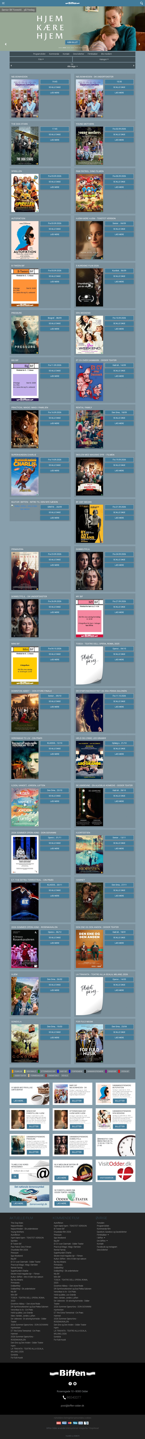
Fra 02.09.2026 (119, 129)
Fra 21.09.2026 (119, 507)
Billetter (76, 1101)
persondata (79, 1418)
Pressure (14, 1253)
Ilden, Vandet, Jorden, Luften (23, 1316)
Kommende (54, 54)
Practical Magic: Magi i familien (24, 1265)
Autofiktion (15, 1235)
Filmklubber (93, 54)
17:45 (54, 129)
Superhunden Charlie (19, 1271)
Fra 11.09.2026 (54, 365)
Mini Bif (14, 1295)
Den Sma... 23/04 (119, 1026)
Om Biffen (101, 1241)
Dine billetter (78, 54)
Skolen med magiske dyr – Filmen (25, 1274)
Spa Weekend (17, 1256)
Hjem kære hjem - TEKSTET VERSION (27, 1238)
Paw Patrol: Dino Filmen (21, 1247)
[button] (5, 44)
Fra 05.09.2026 (54, 176)
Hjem (13, 1346)
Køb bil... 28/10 (119, 790)
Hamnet (14, 1334)
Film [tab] (40, 59)
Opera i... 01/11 (54, 837)
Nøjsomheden (17, 1226)
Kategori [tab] (103, 59)
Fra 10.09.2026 (119, 318)
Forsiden (100, 1223)
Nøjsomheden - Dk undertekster (24, 1229)
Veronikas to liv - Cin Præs (22, 1310)
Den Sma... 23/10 (54, 790)
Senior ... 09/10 (54, 696)
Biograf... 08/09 (55, 318)
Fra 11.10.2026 (119, 696)
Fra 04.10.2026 (54, 649)
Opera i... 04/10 (119, 649)
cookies (87, 1418)
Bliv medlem (106, 54)
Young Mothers (17, 1232)
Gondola (14, 1355)
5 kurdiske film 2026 (19, 1250)
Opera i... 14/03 (119, 979)
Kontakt (66, 54)
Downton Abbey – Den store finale (25, 1304)
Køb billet (72, 42)
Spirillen (14, 1241)
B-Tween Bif (16, 1244)
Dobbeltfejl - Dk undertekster (23, 1289)
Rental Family (16, 1268)
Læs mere (54, 93)
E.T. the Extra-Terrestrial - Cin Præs (25, 1331)
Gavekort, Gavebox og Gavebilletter (112, 1232)
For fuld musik (17, 1358)
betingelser (69, 1418)
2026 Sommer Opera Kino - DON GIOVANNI (29, 1325)
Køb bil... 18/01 (119, 932)
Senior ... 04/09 (119, 223)
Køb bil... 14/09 (119, 365)
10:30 (119, 82)
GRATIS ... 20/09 (55, 507)
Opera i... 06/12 (54, 932)
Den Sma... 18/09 (119, 412)
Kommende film (104, 1229)
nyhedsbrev (59, 1418)
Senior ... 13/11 (119, 837)
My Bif (13, 1292)
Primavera (15, 1283)
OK (15, 1176)
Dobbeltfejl (15, 1286)
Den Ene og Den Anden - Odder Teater (27, 1343)
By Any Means (17, 1280)
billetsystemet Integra (75, 1428)
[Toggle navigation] (141, 3)
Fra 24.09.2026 (119, 554)
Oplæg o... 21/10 (119, 743)
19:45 (54, 82)
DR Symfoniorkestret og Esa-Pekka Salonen (29, 1307)
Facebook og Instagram (107, 1247)
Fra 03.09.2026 (54, 223)
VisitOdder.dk (107, 1178)
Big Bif (13, 1259)
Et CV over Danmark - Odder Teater (25, 1262)
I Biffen (100, 1238)
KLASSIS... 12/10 (54, 743)
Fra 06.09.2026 (119, 176)
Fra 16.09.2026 (54, 412)
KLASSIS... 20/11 (54, 885)
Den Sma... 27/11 (119, 885)
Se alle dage (55, 87)
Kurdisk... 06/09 (119, 270)
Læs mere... (19, 1101)
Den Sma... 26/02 (54, 979)
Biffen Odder (73, 3)
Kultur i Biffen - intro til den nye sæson (27, 1277)
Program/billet (39, 54)
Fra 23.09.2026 (54, 554)
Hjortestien (16, 1328)
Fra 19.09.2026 (54, 460)
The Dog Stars (17, 1223)
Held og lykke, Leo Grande (22, 1313)
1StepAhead (93, 1428)
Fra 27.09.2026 (119, 601)
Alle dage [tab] (71, 65)
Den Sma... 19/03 (54, 1026)
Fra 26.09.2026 (54, 601)
